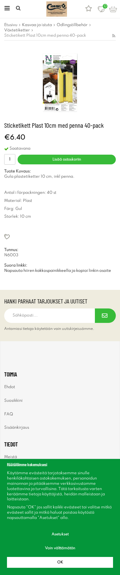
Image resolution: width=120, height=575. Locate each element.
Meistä (10, 457)
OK (60, 562)
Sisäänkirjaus (16, 428)
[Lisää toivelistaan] (60, 236)
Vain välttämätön (60, 548)
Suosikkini (13, 401)
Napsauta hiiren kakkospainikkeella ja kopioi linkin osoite (57, 271)
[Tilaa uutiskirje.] (105, 315)
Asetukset (60, 534)
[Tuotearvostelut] (88, 9)
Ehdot (9, 387)
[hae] (19, 9)
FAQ (8, 414)
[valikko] (6, 9)
